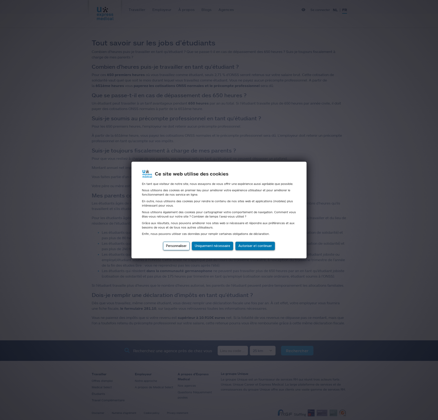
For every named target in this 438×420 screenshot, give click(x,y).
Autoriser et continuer (255, 246)
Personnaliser (176, 246)
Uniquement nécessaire (212, 246)
